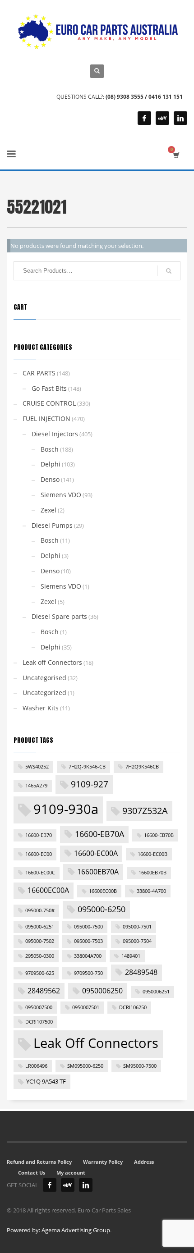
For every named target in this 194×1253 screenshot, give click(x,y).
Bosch (50, 449)
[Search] (168, 270)
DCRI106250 (133, 1007)
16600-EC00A (96, 853)
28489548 (141, 972)
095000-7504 (137, 941)
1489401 (130, 956)
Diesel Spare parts (59, 616)
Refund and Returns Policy (39, 1161)
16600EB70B (152, 872)
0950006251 (156, 991)
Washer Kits (41, 708)
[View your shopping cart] (176, 155)
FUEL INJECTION (46, 418)
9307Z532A (145, 810)
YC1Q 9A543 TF (46, 1081)
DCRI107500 (39, 1022)
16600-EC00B (152, 854)
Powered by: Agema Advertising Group (58, 1230)
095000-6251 (39, 927)
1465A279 (36, 785)
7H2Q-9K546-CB (87, 767)
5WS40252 (37, 767)
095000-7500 (88, 927)
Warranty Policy (103, 1161)
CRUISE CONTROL (49, 403)
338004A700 (88, 956)
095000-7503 (88, 941)
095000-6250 (101, 909)
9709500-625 (39, 973)
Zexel (48, 510)
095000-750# (40, 910)
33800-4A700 (151, 891)
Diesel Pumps (52, 525)
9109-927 (89, 784)
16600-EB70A (99, 833)
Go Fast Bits (49, 388)
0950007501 (85, 1007)
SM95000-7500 (140, 1066)
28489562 (44, 991)
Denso (50, 479)
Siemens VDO (61, 494)
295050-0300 (39, 956)
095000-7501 (137, 927)
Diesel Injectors (55, 434)
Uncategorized (44, 692)
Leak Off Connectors (95, 1043)
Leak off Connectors (52, 662)
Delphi (50, 464)
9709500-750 (88, 973)
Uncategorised (44, 677)
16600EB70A (98, 872)
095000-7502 (39, 941)
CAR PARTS (39, 373)
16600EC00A (48, 890)
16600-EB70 (38, 835)
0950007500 (38, 1007)
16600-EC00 (38, 854)
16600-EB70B (159, 835)
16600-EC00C (40, 872)
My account (70, 1172)
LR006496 (36, 1066)
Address (144, 1161)
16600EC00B (103, 891)
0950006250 (102, 991)
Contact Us (31, 1172)
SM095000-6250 (85, 1066)
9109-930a (65, 809)
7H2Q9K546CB (142, 767)
